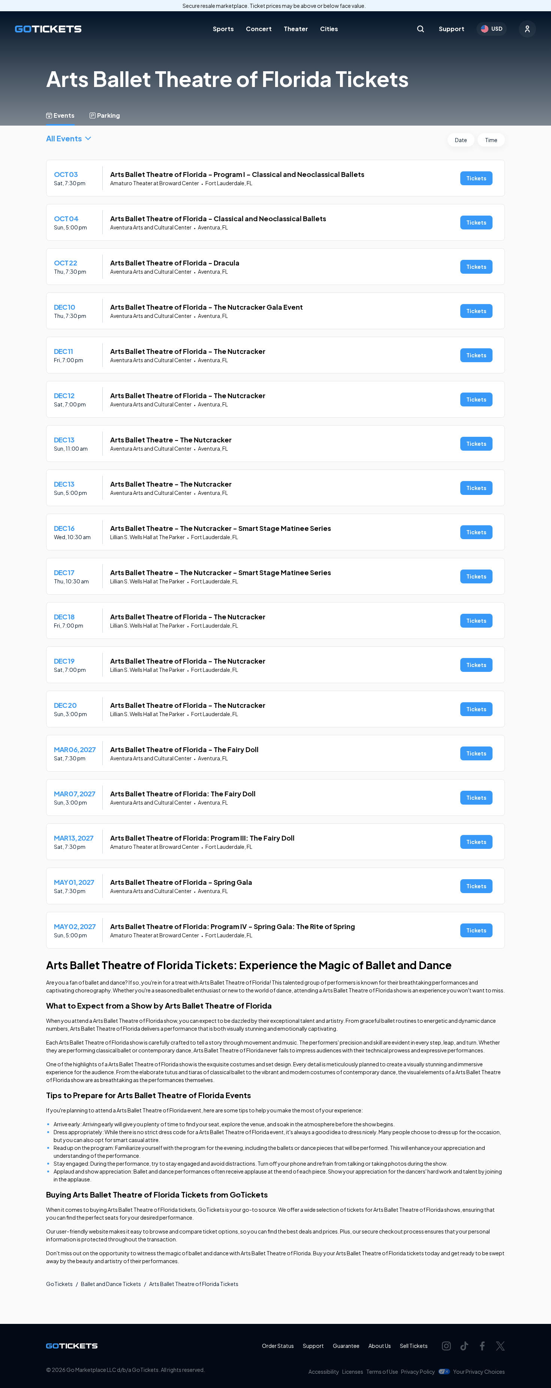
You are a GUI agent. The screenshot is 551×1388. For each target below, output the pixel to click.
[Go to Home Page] (48, 29)
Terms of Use (382, 1371)
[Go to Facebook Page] (482, 1346)
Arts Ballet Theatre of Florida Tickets (193, 1283)
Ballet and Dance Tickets (111, 1283)
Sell (414, 1345)
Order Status (278, 1345)
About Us (379, 1345)
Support (451, 29)
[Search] (420, 28)
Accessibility (323, 1371)
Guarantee (346, 1345)
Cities (329, 29)
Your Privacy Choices (479, 1371)
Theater (296, 29)
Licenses (352, 1371)
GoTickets (59, 1283)
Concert (259, 29)
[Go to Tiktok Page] (464, 1346)
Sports (223, 29)
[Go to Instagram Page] (446, 1346)
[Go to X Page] (500, 1346)
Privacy (418, 1371)
